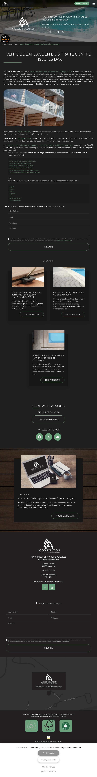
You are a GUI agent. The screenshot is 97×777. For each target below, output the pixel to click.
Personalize (49, 767)
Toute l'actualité (65, 516)
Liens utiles (56, 716)
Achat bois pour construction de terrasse (22, 161)
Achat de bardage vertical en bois (20, 163)
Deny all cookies (49, 760)
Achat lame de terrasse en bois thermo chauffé (24, 172)
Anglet (11, 187)
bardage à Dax (24, 138)
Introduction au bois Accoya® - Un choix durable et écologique (48, 358)
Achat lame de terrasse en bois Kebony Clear (23, 170)
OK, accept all (49, 753)
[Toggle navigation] (94, 3)
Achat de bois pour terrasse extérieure (21, 165)
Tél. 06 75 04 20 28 (48, 412)
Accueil (4, 44)
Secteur (10, 44)
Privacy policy (49, 771)
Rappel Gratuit (82, 3)
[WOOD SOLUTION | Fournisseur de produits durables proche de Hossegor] (5, 3)
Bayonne (12, 189)
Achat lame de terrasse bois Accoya (21, 168)
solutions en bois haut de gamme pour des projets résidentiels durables (40, 145)
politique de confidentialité (64, 240)
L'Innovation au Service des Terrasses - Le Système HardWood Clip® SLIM (26, 294)
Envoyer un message (48, 419)
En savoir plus (31, 314)
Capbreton (12, 193)
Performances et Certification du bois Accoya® (68, 293)
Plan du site (47, 716)
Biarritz (11, 191)
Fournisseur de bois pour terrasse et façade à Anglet (46, 498)
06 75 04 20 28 (48, 570)
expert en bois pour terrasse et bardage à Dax (51, 71)
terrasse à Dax (24, 132)
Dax (16, 44)
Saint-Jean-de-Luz (15, 198)
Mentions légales (36, 716)
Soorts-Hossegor (15, 200)
